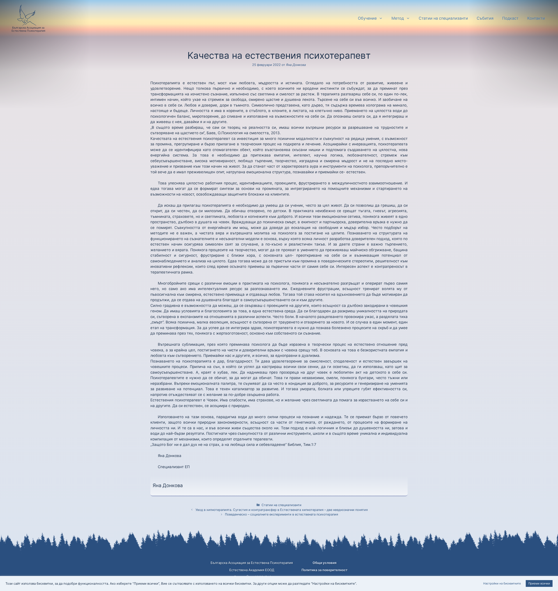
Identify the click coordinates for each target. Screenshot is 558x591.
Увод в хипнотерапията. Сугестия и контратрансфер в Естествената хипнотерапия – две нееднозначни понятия (282, 510)
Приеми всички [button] (539, 583)
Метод (397, 18)
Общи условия (325, 563)
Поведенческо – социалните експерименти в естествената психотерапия (281, 514)
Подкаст (510, 18)
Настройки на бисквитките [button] (502, 583)
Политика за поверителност (324, 570)
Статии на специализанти (443, 18)
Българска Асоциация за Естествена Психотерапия (28, 29)
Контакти (536, 18)
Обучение (367, 18)
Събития (485, 18)
